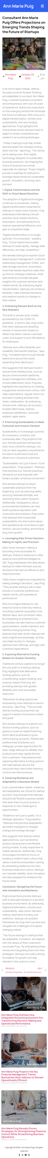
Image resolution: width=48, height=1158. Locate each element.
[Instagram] (29, 1155)
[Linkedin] (26, 1155)
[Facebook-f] (19, 1155)
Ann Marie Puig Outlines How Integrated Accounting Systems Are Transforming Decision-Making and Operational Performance (22, 1019)
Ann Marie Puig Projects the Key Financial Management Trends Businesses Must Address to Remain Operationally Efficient (22, 1076)
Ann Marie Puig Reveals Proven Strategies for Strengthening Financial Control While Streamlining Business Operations (23, 1133)
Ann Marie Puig (18, 6)
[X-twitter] (22, 1155)
